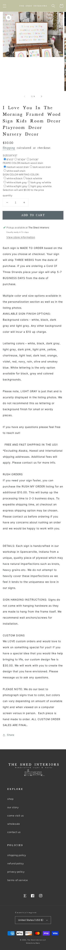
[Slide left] (25, 96)
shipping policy (16, 855)
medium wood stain (18, 167)
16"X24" (21, 159)
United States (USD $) (30, 920)
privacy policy (15, 871)
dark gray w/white (41, 182)
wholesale (13, 823)
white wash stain (16, 170)
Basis (38, 943)
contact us (14, 832)
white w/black (14, 178)
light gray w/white (41, 186)
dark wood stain (42, 167)
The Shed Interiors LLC (36, 940)
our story (13, 807)
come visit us (15, 815)
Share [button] (10, 734)
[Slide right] (41, 96)
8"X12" (10, 159)
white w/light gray (17, 186)
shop (10, 799)
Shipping (9, 148)
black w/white (34, 178)
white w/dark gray (17, 182)
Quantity (7, 195)
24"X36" (34, 159)
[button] (5, 6)
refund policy (15, 863)
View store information (20, 237)
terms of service (17, 880)
